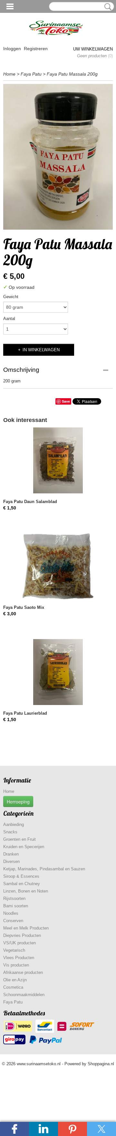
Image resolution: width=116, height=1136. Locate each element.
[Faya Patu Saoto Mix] (58, 566)
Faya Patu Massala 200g (72, 74)
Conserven (13, 920)
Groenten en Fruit (19, 839)
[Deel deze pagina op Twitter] (101, 1129)
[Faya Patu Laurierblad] (58, 672)
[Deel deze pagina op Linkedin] (43, 1129)
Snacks (10, 831)
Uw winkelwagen (93, 49)
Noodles (10, 913)
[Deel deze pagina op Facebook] (14, 1129)
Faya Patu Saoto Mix (23, 607)
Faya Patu (31, 74)
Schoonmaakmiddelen (23, 994)
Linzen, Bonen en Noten (25, 891)
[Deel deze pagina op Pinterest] (72, 1129)
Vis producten (16, 965)
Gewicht (10, 296)
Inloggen (12, 48)
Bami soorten (15, 905)
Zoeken (106, 7)
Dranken (11, 854)
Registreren (36, 48)
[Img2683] (58, 157)
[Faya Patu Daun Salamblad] (58, 460)
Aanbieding (13, 824)
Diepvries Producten (22, 935)
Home (9, 74)
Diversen (11, 861)
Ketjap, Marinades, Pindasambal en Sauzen (44, 868)
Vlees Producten (18, 957)
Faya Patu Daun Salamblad (30, 501)
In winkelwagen (41, 349)
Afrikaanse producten (23, 972)
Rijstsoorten (14, 898)
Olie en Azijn (15, 979)
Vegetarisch (14, 950)
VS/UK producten (19, 942)
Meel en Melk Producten (26, 928)
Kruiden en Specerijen (23, 846)
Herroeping (18, 801)
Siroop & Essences (21, 876)
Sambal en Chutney (21, 883)
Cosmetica (13, 987)
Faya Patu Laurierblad (25, 713)
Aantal (9, 318)
